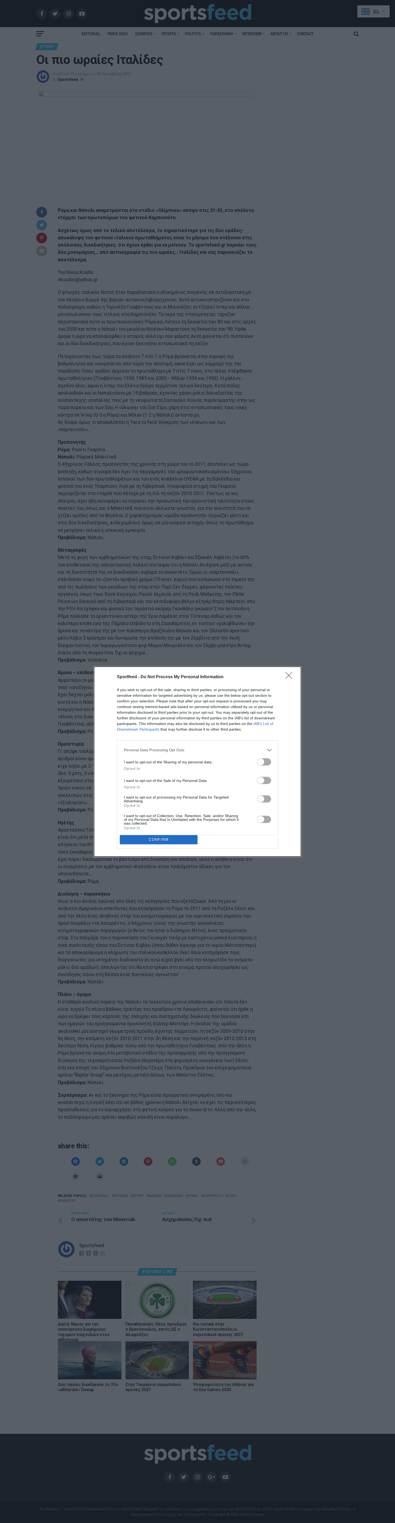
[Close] (290, 677)
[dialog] (197, 762)
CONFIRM (159, 840)
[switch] (264, 762)
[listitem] (197, 750)
